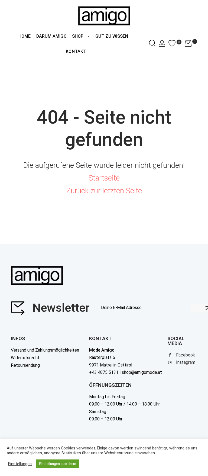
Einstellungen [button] (20, 463)
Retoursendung (25, 365)
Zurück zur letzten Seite (104, 190)
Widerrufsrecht (25, 357)
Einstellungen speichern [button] (57, 464)
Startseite (104, 178)
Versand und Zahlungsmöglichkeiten (45, 350)
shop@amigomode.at (142, 372)
